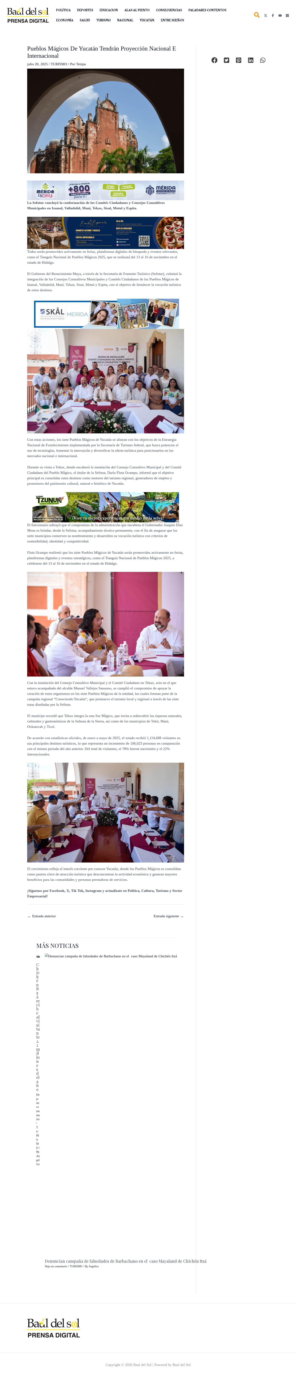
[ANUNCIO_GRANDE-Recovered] (105, 507)
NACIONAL (125, 20)
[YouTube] (280, 15)
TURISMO (103, 20)
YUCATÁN (147, 20)
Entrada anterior (42, 916)
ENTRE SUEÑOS (172, 20)
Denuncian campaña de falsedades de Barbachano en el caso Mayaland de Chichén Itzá (126, 1261)
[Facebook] (272, 15)
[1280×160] (105, 190)
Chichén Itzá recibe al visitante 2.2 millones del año (38, 1027)
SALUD (85, 20)
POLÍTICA (63, 10)
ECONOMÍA (64, 20)
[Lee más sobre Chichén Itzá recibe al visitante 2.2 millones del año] (38, 956)
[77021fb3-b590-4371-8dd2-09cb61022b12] (105, 313)
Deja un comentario (38, 1107)
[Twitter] (265, 15)
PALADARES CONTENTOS (207, 10)
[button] (257, 15)
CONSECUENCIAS (169, 10)
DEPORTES (85, 10)
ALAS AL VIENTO (137, 10)
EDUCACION (109, 10)
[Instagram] (287, 15)
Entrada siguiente (169, 916)
